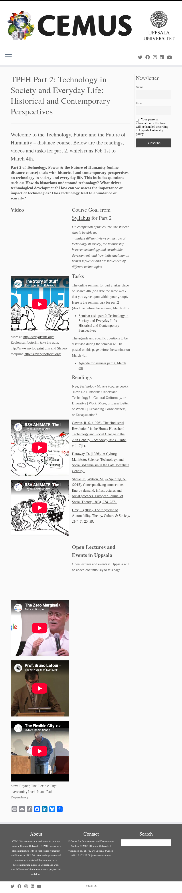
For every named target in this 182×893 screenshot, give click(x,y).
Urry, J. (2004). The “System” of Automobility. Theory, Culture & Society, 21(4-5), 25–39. (101, 515)
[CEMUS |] (91, 25)
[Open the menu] (8, 56)
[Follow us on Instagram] (156, 57)
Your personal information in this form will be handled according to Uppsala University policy (152, 127)
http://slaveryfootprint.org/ (42, 354)
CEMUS (92, 886)
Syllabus (81, 217)
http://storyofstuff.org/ (38, 337)
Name (139, 87)
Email (139, 103)
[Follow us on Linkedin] (163, 57)
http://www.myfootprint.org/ (30, 348)
